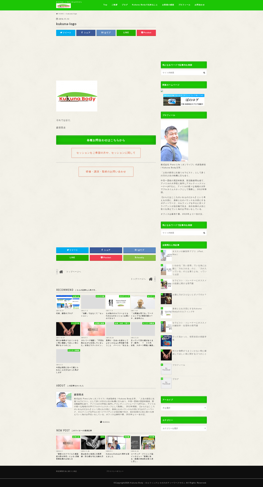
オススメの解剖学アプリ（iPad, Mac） (188, 252)
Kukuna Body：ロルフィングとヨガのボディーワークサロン (157, 483)
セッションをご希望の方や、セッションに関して (105, 152)
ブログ (125, 5)
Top (105, 5)
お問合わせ (200, 5)
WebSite (106, 422)
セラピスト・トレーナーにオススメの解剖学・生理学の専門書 (189, 324)
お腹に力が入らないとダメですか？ (189, 294)
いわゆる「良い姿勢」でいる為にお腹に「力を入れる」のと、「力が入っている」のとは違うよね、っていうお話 (189, 269)
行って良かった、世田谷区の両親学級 (189, 338)
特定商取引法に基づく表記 (66, 471)
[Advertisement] (106, 59)
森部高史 (79, 394)
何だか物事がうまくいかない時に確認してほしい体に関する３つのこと (189, 352)
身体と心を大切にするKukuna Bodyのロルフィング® (187, 310)
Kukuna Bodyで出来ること (145, 5)
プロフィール (184, 5)
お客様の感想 (168, 5)
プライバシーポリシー (115, 471)
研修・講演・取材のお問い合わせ (106, 171)
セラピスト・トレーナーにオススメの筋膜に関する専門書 (189, 282)
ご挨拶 (115, 5)
